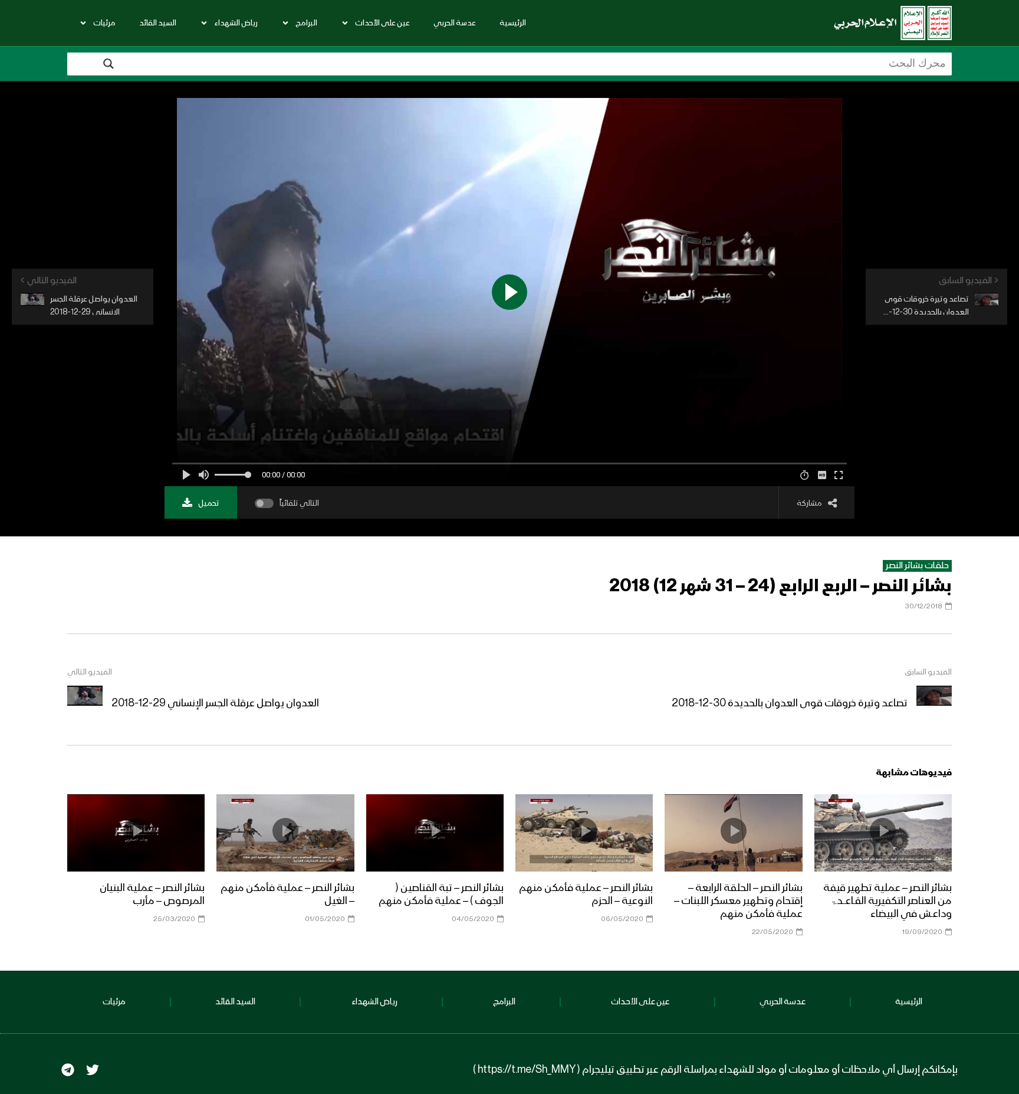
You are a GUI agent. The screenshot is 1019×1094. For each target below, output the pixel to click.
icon (883, 831)
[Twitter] (92, 1069)
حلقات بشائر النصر (917, 566)
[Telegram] (67, 1069)
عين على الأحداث (382, 23)
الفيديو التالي (89, 672)
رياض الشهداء (236, 23)
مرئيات (104, 23)
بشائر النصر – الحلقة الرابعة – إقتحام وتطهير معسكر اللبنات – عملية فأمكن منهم (738, 901)
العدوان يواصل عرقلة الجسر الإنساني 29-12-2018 (215, 703)
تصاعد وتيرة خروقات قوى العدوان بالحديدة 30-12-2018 (790, 703)
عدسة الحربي (454, 23)
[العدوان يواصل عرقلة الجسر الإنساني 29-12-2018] (85, 703)
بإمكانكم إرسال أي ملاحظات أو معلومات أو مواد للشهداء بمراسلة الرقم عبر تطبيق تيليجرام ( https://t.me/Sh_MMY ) (715, 1069)
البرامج (306, 23)
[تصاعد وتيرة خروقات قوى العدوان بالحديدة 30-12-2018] (934, 703)
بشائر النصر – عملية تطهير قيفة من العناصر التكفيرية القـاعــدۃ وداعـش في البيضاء (887, 901)
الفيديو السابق (928, 672)
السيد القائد (157, 23)
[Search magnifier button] (108, 63)
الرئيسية (512, 23)
